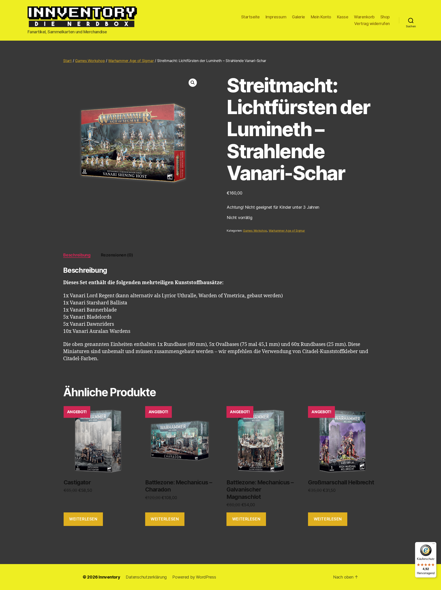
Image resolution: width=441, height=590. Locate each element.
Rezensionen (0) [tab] (117, 255)
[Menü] (433, 545)
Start (67, 60)
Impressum (276, 16)
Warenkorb (364, 16)
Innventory (109, 577)
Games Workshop (90, 60)
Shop (385, 16)
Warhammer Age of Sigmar (131, 60)
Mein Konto (321, 16)
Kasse (342, 16)
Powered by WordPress (194, 577)
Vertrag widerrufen (372, 23)
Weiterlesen (83, 519)
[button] (193, 83)
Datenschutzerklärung (146, 577)
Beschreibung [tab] (76, 255)
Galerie (298, 16)
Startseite (250, 16)
